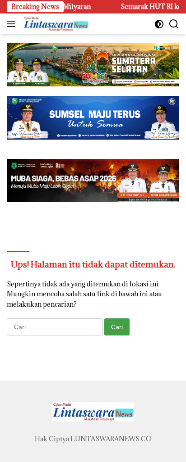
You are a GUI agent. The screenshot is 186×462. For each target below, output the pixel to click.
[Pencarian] (174, 24)
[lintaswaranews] (54, 24)
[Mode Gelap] (159, 24)
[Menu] (13, 24)
